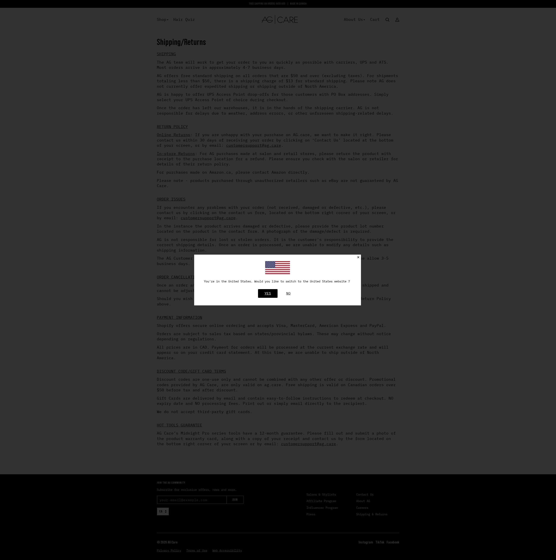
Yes (268, 293)
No (288, 293)
